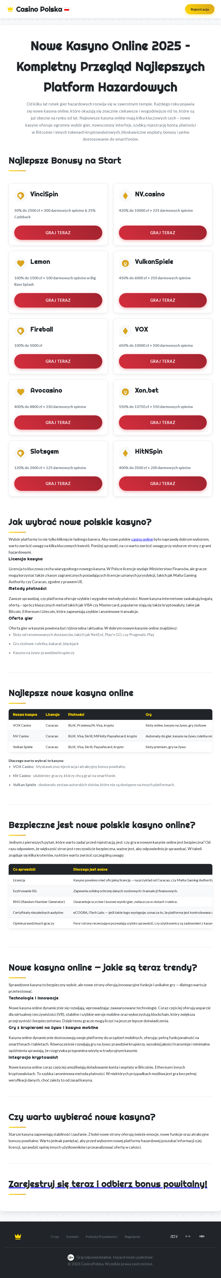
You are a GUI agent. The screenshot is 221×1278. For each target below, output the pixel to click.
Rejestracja (200, 9)
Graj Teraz (58, 232)
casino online (142, 539)
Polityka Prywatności (101, 1236)
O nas (55, 1236)
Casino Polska (39, 9)
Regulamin (132, 1236)
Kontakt (72, 1236)
